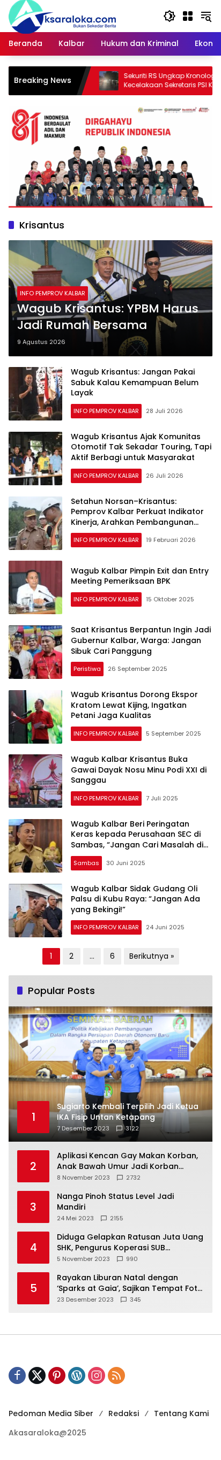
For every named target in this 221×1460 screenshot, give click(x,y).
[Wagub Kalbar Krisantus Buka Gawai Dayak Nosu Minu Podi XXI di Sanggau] (35, 781)
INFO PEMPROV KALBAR (52, 293)
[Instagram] (96, 1375)
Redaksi (123, 1413)
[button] (169, 16)
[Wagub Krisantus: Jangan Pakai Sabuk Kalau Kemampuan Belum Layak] (35, 394)
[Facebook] (17, 1375)
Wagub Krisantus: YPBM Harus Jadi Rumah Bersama (107, 317)
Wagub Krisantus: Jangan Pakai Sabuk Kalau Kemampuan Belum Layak (134, 382)
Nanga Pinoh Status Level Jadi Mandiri (115, 1201)
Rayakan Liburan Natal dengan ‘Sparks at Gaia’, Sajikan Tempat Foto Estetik (130, 1283)
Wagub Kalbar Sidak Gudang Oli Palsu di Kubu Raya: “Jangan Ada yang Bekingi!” (135, 899)
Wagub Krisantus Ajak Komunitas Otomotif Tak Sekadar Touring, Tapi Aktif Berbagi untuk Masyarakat (141, 447)
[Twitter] (37, 1375)
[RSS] (116, 1375)
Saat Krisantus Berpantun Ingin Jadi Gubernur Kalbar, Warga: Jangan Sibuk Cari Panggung (141, 640)
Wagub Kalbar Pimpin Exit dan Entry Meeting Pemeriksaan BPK (140, 576)
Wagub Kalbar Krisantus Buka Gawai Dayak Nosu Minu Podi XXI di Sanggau (139, 769)
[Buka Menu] (187, 16)
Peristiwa (87, 668)
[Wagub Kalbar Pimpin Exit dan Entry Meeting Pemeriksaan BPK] (35, 587)
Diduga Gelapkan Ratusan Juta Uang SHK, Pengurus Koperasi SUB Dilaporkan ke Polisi (130, 1242)
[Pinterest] (56, 1375)
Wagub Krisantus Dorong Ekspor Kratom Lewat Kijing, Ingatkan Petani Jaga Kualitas (134, 705)
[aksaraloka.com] (62, 15)
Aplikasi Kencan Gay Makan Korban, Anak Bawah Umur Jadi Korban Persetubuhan (127, 1161)
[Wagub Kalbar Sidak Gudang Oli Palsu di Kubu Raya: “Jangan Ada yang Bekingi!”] (35, 910)
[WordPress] (76, 1375)
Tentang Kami (181, 1413)
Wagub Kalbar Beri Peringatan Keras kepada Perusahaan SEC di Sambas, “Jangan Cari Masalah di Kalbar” (137, 840)
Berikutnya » (151, 956)
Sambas (86, 863)
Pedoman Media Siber (51, 1413)
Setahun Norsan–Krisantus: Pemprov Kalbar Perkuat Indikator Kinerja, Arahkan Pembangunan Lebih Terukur (137, 517)
